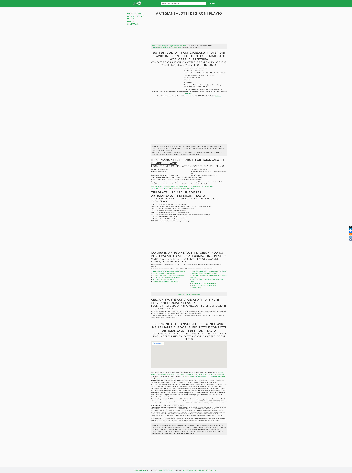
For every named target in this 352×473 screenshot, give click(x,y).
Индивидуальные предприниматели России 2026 (199, 470)
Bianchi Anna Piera (191, 374)
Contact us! (218, 96)
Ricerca (130, 19)
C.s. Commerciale (178, 374)
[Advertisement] (136, 55)
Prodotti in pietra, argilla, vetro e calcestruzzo (172, 46)
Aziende (154, 46)
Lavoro (130, 21)
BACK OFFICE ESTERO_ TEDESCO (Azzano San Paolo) (209, 271)
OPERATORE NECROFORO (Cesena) (204, 283)
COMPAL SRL (203, 374)
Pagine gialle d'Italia (141, 470)
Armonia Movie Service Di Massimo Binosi (196, 376)
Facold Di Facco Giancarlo (216, 374)
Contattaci (132, 24)
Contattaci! (189, 94)
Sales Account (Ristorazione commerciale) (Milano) (169, 271)
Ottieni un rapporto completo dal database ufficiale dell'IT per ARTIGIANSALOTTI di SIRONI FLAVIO (182, 187)
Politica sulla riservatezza (166, 470)
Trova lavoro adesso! (189, 294)
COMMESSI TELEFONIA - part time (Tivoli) (166, 277)
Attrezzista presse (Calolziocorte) (164, 279)
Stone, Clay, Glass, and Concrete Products (170, 47)
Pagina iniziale (134, 13)
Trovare (212, 3)
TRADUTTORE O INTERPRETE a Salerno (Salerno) (169, 275)
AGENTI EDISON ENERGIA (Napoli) (164, 273)
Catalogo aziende (135, 16)
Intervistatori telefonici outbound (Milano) (166, 281)
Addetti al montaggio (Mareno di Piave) (204, 273)
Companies (155, 47)
